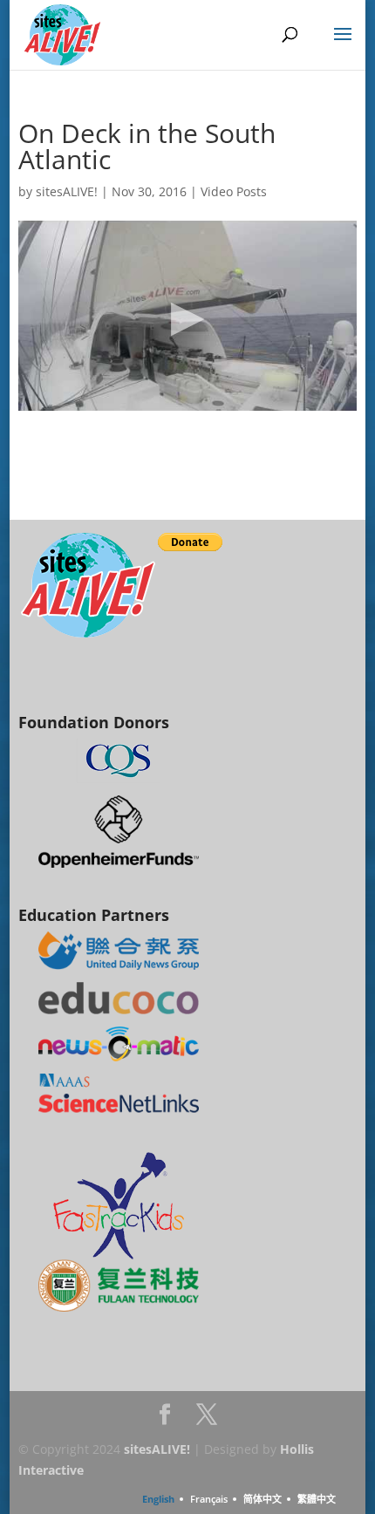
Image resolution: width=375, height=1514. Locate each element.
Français (209, 1498)
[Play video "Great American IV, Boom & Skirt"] (187, 316)
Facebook (164, 1419)
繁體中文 (316, 1498)
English (158, 1498)
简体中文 (262, 1498)
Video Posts (234, 191)
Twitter (206, 1419)
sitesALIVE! (67, 191)
